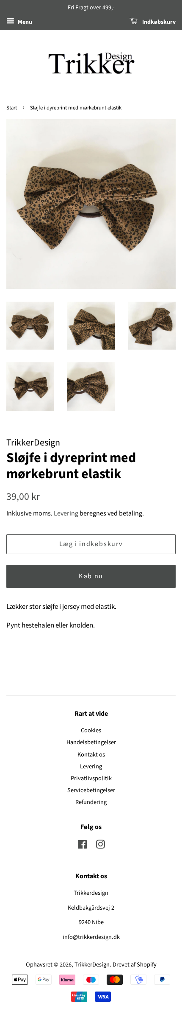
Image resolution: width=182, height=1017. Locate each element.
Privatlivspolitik (91, 778)
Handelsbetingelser (91, 742)
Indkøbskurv (158, 22)
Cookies (91, 730)
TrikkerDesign (92, 964)
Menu (24, 22)
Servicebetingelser (91, 790)
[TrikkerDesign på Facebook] (82, 846)
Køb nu (91, 576)
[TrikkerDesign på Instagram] (100, 846)
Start (11, 108)
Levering (66, 513)
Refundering (91, 802)
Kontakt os (91, 754)
